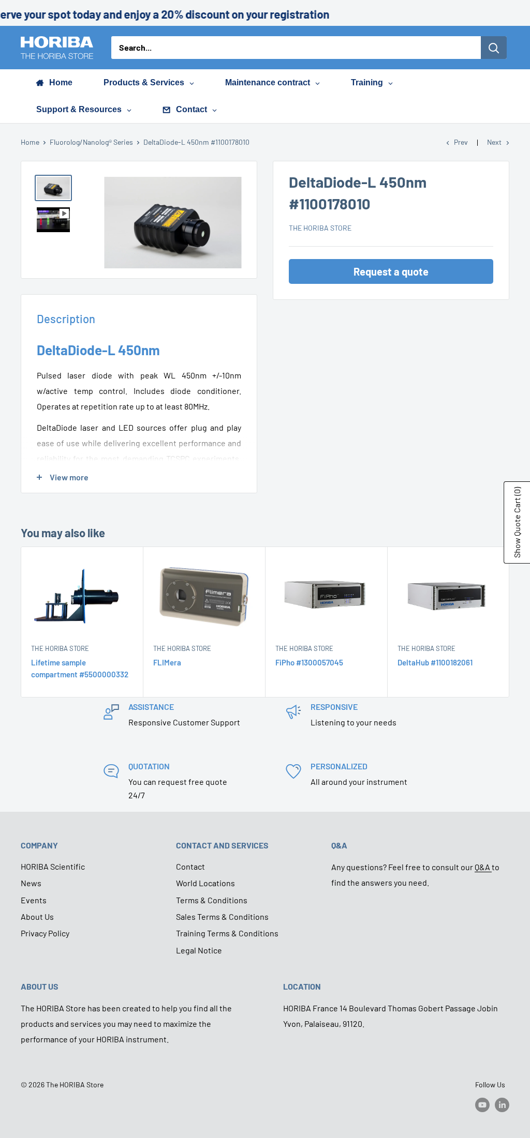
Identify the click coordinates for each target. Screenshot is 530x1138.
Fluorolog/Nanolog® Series (91, 142)
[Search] (494, 47)
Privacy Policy (45, 933)
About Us (37, 916)
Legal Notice (199, 950)
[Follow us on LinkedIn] (502, 1104)
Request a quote (391, 271)
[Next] (509, 622)
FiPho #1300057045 (309, 662)
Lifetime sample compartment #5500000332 (79, 668)
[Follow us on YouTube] (482, 1104)
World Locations (205, 883)
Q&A (483, 867)
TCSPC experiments (202, 458)
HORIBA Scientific (53, 866)
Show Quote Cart (517, 522)
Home (30, 142)
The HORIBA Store (320, 227)
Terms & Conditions (211, 900)
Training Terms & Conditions (227, 933)
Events (34, 900)
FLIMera (167, 662)
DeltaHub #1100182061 (435, 662)
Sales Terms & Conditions (222, 916)
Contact (190, 866)
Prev (461, 142)
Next (494, 142)
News (31, 883)
